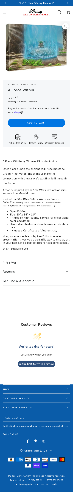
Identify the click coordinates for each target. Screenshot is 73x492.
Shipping (12, 101)
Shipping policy (25, 484)
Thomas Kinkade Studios (22, 85)
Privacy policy (35, 479)
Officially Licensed (54, 143)
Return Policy (36, 143)
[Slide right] (67, 3)
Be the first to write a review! (36, 364)
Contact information (47, 484)
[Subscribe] (68, 418)
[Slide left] (6, 3)
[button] (59, 12)
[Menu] (4, 12)
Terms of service (54, 479)
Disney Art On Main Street (30, 475)
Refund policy (17, 480)
